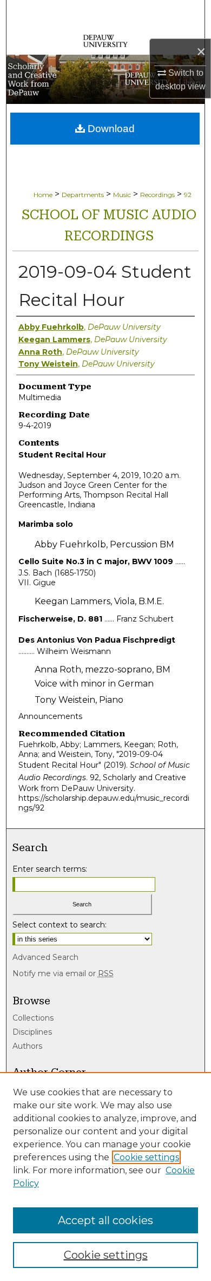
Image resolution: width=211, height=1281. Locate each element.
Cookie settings (146, 1157)
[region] (105, 1176)
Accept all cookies (105, 1220)
